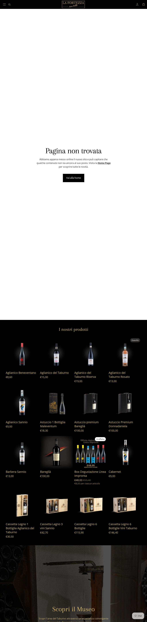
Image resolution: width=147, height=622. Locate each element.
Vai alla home (73, 177)
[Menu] (4, 4)
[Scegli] (102, 365)
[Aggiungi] (33, 365)
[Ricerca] (9, 4)
